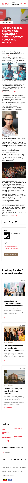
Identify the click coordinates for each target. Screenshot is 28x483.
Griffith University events (6, 428)
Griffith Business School (11, 246)
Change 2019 (13, 215)
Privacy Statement (6, 467)
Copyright (15, 467)
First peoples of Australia (8, 475)
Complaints (23, 467)
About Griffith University (5, 433)
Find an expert (17, 433)
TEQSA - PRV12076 (17, 471)
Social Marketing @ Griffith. (9, 92)
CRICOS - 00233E (6, 471)
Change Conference (10, 55)
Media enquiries (18, 428)
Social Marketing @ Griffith (11, 248)
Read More (9, 317)
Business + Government (10, 254)
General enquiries (6, 437)
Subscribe (4, 441)
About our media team (18, 437)
